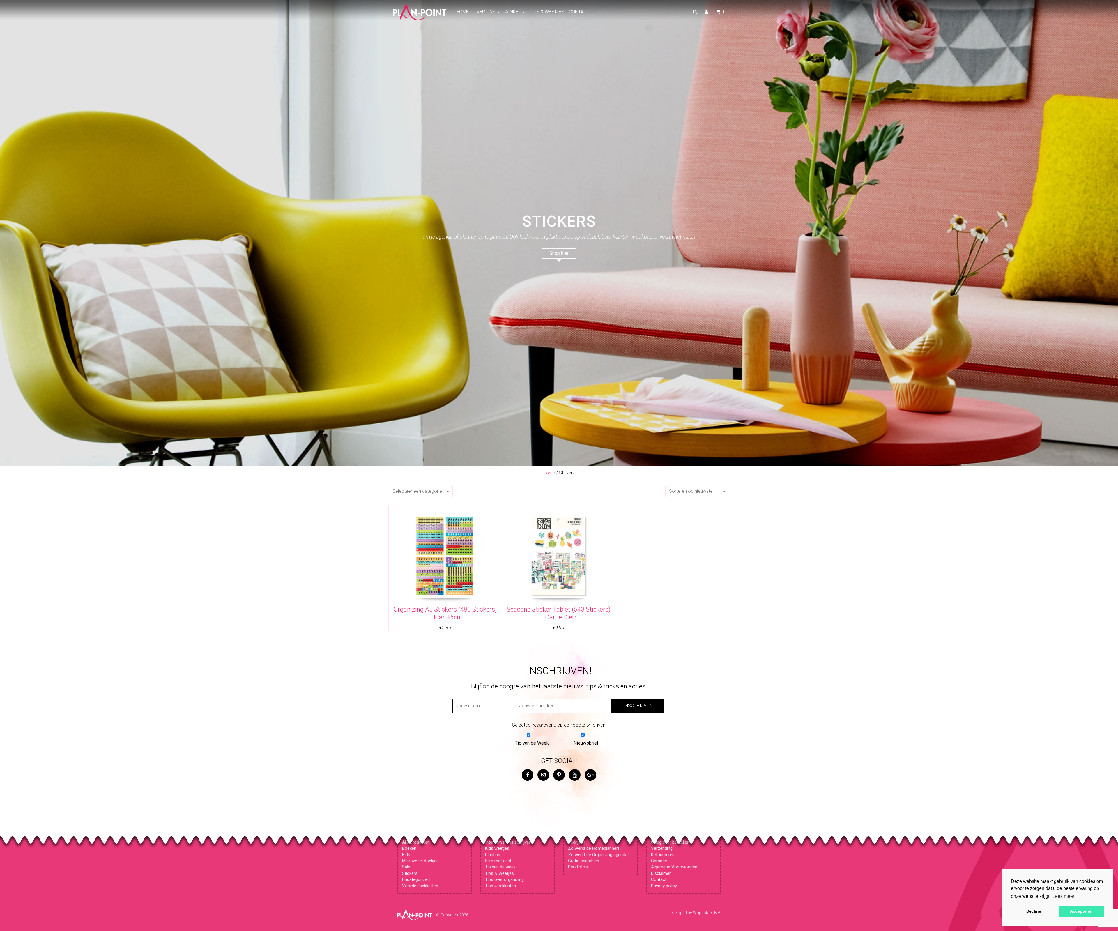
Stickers (410, 873)
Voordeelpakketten (420, 885)
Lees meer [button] (1063, 896)
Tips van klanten (500, 885)
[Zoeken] (695, 12)
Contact (579, 12)
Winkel (513, 12)
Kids (406, 854)
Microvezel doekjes (420, 860)
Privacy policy (664, 885)
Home (462, 12)
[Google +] (590, 775)
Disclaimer (661, 873)
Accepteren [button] (1081, 911)
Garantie (659, 860)
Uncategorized (416, 879)
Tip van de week (500, 867)
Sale (406, 867)
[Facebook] (527, 775)
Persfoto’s (578, 867)
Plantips (492, 854)
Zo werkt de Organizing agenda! (598, 854)
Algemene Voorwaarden (674, 867)
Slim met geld (498, 860)
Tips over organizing (504, 879)
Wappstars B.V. (707, 912)
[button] (421, 491)
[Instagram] (543, 775)
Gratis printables (583, 860)
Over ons (485, 12)
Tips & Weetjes (547, 12)
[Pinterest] (559, 775)
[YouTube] (575, 775)
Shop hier (559, 253)
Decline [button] (1033, 911)
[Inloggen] (706, 12)
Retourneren (663, 854)
